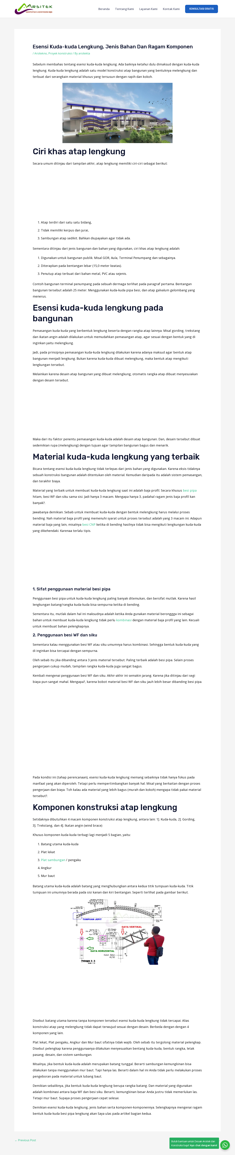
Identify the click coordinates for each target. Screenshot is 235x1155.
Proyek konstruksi (60, 53)
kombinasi (124, 620)
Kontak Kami (171, 9)
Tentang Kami (124, 9)
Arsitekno (40, 53)
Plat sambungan (53, 860)
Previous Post (25, 1140)
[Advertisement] (117, 194)
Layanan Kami (148, 9)
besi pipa (190, 490)
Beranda (104, 9)
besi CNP (88, 524)
